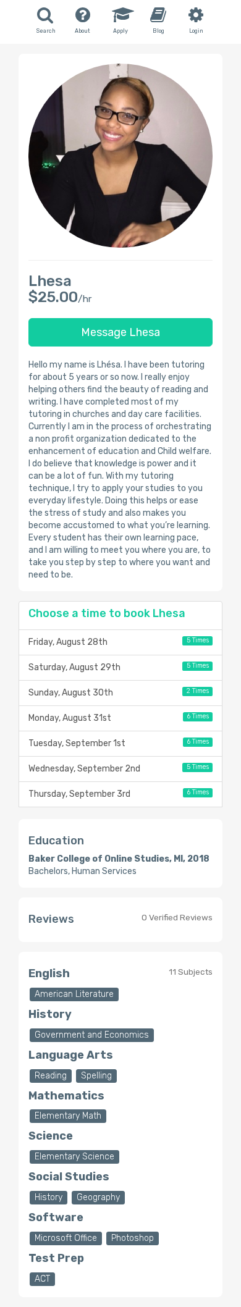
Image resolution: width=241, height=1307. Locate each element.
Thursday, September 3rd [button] (118, 793)
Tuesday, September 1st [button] (118, 743)
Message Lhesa (120, 332)
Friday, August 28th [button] (118, 641)
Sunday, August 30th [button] (118, 692)
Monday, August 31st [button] (118, 717)
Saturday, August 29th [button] (118, 667)
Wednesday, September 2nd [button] (118, 768)
